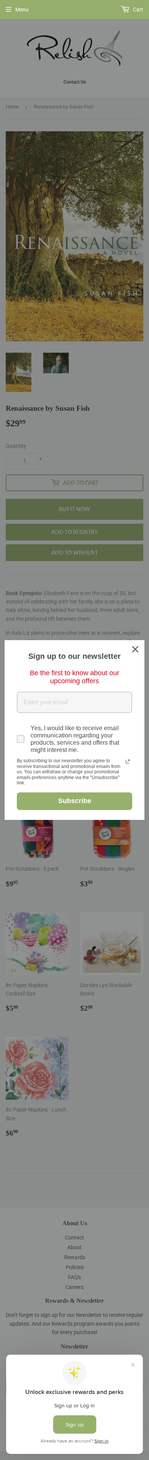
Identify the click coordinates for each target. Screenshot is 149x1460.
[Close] (135, 649)
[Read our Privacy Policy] (127, 761)
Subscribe (74, 801)
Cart (137, 9)
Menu (22, 9)
